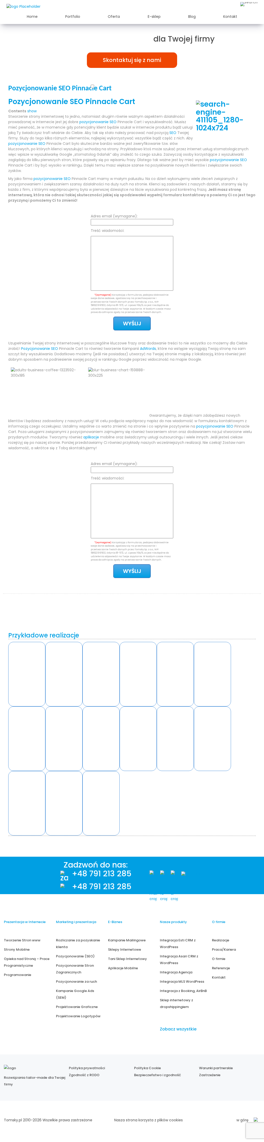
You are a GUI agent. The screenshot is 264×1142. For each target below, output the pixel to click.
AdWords (148, 348)
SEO (113, 121)
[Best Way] (64, 803)
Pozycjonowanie (35, 348)
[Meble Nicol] (212, 674)
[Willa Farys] (175, 674)
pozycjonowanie (94, 121)
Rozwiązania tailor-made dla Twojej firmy (34, 1081)
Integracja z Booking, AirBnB (183, 990)
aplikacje (91, 437)
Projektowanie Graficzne (77, 1006)
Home (32, 16)
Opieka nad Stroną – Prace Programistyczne (27, 962)
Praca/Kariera (224, 949)
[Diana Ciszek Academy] (212, 739)
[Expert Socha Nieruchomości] (138, 739)
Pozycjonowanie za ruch (76, 981)
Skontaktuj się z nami (132, 60)
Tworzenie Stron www (22, 940)
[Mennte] (101, 674)
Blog (192, 16)
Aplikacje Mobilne (123, 968)
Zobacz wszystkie (178, 1029)
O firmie (218, 958)
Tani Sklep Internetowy (127, 958)
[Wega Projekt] (101, 739)
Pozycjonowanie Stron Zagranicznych (75, 969)
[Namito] (27, 674)
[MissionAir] (175, 739)
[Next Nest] (27, 739)
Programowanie (17, 974)
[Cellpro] (64, 739)
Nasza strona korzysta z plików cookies (148, 1120)
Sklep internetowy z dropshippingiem (176, 1003)
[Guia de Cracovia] (27, 803)
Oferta (114, 16)
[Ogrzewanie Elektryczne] (101, 803)
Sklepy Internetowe (124, 949)
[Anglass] (64, 674)
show (32, 111)
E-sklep (154, 16)
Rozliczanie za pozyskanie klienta (78, 943)
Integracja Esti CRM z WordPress (178, 943)
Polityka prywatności (87, 1068)
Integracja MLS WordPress (182, 981)
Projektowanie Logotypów (78, 1016)
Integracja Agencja (176, 972)
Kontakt (230, 16)
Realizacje (220, 940)
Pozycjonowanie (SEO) (75, 956)
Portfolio (72, 16)
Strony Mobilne (17, 949)
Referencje (221, 968)
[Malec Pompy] (138, 674)
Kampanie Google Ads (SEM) (75, 994)
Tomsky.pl (13, 1120)
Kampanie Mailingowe (127, 940)
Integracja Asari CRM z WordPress (179, 959)
